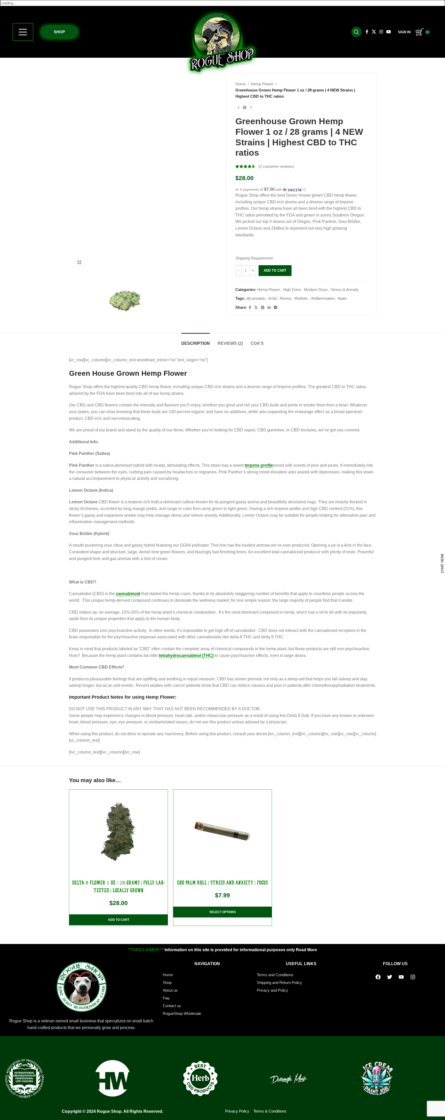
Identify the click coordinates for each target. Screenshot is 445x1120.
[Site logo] (222, 42)
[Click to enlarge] (79, 262)
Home (240, 84)
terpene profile (259, 465)
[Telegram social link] (275, 307)
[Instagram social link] (381, 32)
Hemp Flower (262, 84)
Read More (306, 950)
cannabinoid (128, 593)
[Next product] (251, 108)
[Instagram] (413, 977)
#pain (342, 298)
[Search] (356, 32)
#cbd (272, 298)
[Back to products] (245, 108)
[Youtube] (401, 977)
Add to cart (275, 270)
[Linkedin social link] (269, 307)
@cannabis (255, 298)
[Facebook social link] (367, 32)
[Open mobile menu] (22, 32)
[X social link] (374, 32)
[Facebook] (378, 977)
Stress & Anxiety (345, 289)
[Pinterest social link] (262, 307)
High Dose (292, 289)
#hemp (285, 298)
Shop (59, 32)
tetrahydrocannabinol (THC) (186, 655)
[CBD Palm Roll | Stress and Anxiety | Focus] (222, 831)
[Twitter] (389, 977)
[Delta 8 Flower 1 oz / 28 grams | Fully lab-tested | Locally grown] (118, 831)
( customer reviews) (276, 166)
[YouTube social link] (388, 32)
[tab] (195, 341)
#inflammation (323, 298)
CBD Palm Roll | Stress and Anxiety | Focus (222, 882)
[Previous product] (238, 108)
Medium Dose (316, 289)
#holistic (301, 298)
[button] (301, 189)
